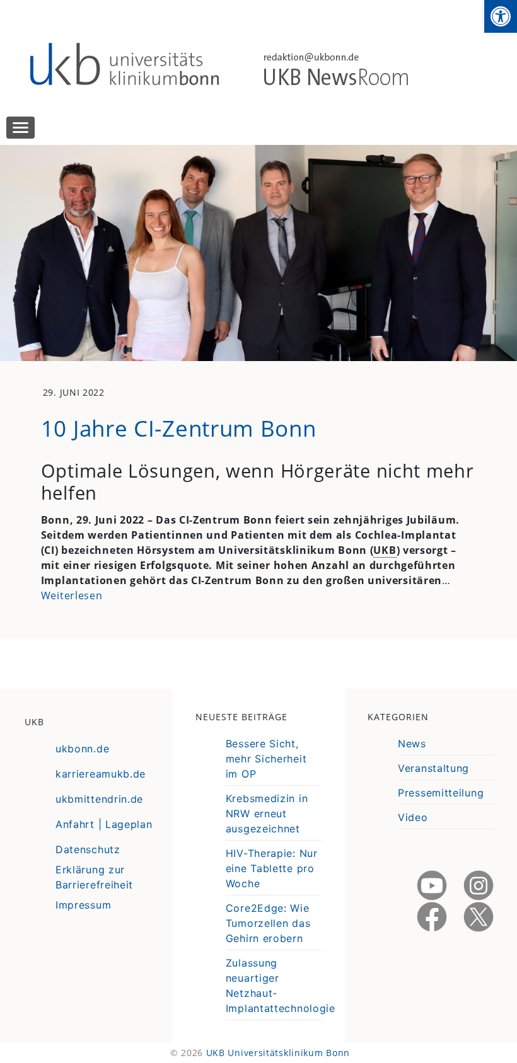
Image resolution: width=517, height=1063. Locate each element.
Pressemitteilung (441, 792)
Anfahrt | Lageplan (104, 824)
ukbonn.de (82, 748)
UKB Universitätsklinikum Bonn (278, 1053)
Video (413, 817)
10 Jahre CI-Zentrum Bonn (179, 428)
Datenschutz (87, 849)
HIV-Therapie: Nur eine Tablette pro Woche (272, 868)
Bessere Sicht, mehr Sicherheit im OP (266, 758)
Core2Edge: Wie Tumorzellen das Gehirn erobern (268, 923)
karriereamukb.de (100, 773)
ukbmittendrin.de (99, 799)
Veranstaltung (433, 768)
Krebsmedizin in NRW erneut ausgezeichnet (267, 813)
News (412, 743)
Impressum (83, 905)
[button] (500, 16)
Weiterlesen (72, 595)
